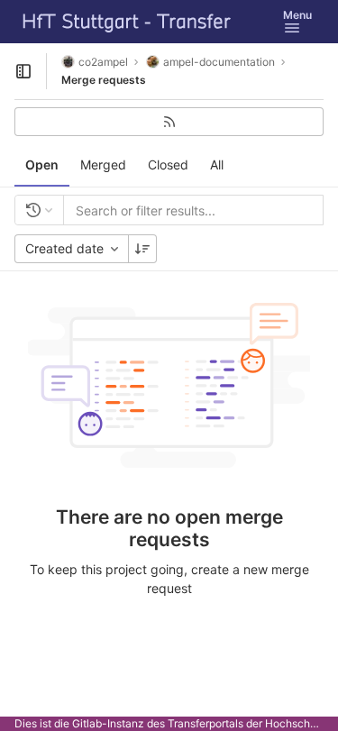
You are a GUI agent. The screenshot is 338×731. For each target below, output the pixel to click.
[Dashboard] (127, 22)
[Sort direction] (142, 248)
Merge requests (103, 80)
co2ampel (103, 62)
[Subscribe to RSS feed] (169, 121)
